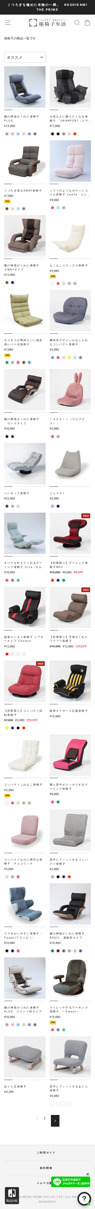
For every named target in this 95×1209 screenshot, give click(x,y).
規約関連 (46, 1167)
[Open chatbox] (84, 1199)
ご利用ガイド (46, 1152)
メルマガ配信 (46, 1182)
